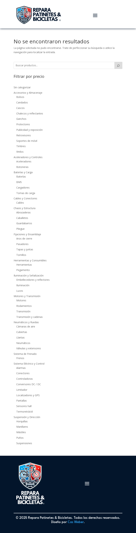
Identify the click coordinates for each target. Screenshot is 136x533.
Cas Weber (76, 522)
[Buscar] (118, 65)
